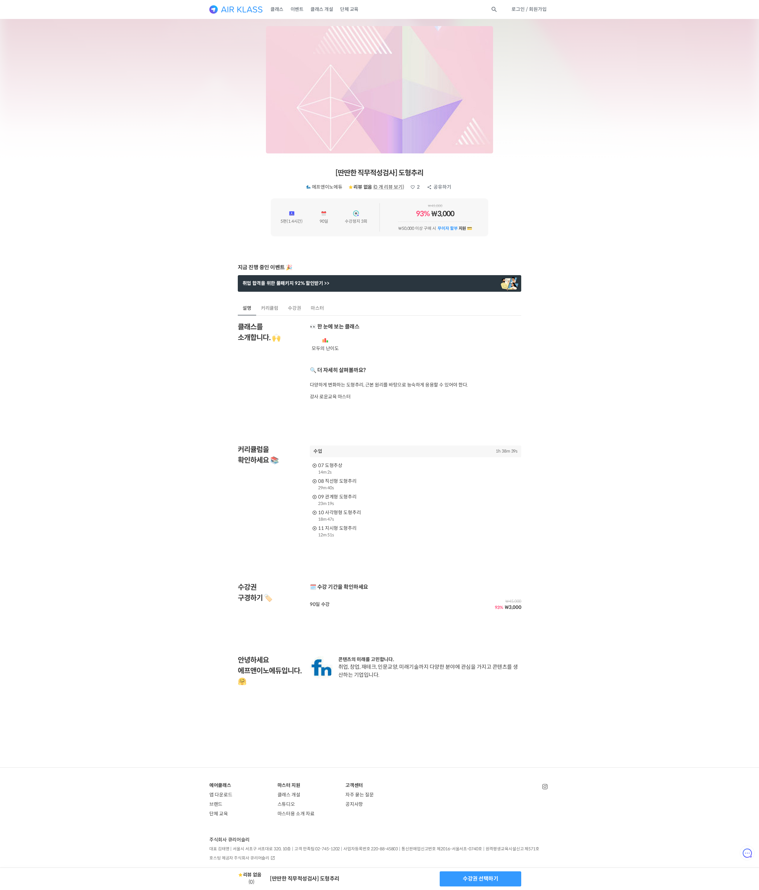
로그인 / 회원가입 (529, 9)
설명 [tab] (247, 308)
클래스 (276, 9)
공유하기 (442, 187)
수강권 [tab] (294, 308)
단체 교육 (349, 9)
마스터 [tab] (317, 308)
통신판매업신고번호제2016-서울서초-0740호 (441, 848)
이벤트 (297, 9)
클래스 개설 (321, 9)
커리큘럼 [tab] (270, 308)
